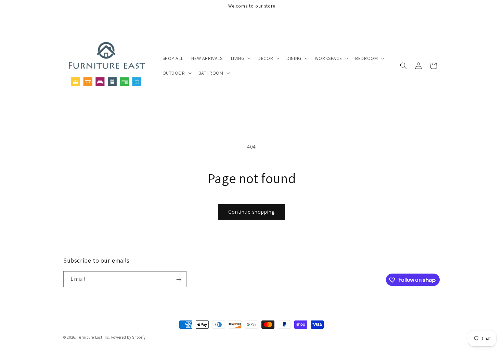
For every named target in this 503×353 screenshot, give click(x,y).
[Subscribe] (178, 280)
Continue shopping (251, 212)
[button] (240, 58)
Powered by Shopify (128, 337)
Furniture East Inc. (93, 337)
